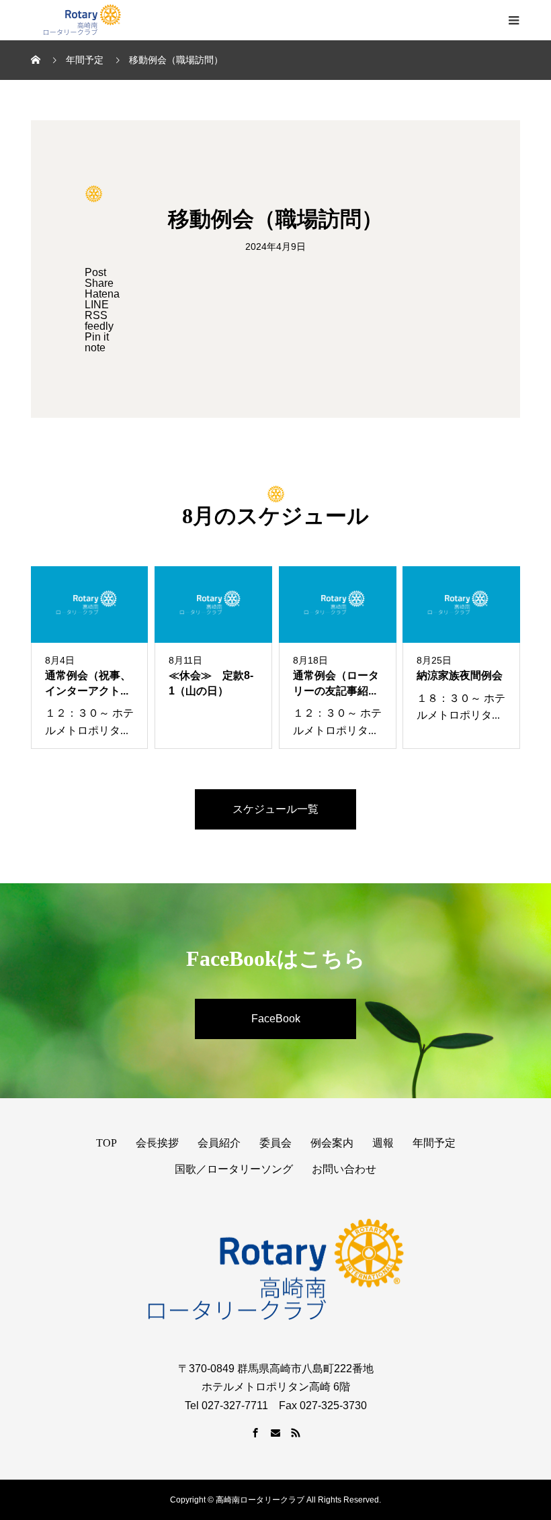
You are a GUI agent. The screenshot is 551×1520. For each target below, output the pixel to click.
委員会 (275, 1143)
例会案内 (331, 1143)
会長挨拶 (157, 1143)
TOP (106, 1143)
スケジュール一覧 (275, 809)
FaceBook (275, 1018)
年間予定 (434, 1143)
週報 (383, 1143)
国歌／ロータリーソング (234, 1169)
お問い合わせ (344, 1169)
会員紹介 (219, 1143)
